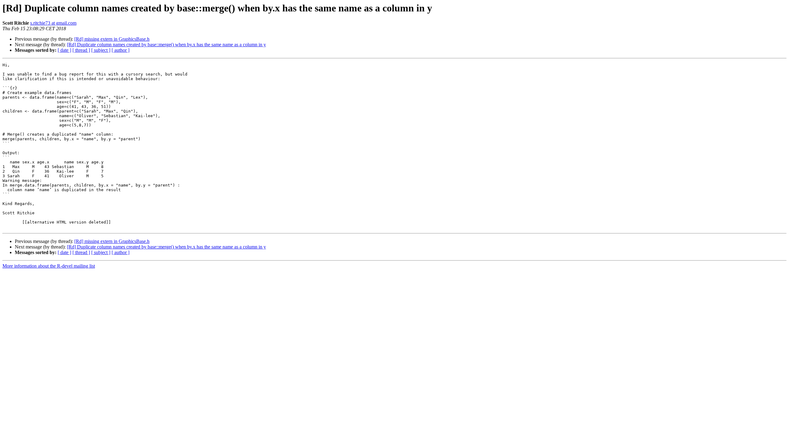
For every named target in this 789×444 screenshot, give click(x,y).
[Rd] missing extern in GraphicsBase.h (111, 39)
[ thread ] (81, 50)
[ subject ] (100, 50)
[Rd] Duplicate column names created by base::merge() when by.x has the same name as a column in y (166, 44)
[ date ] (64, 50)
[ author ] (120, 50)
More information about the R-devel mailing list (48, 266)
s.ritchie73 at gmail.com (53, 23)
